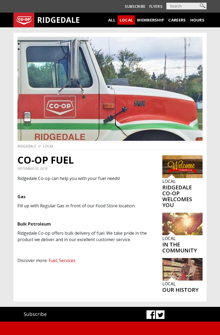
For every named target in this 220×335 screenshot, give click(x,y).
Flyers (155, 6)
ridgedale (26, 146)
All (111, 20)
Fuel (53, 260)
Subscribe (135, 6)
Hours (197, 20)
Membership (150, 20)
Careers (177, 20)
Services (67, 260)
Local (126, 20)
